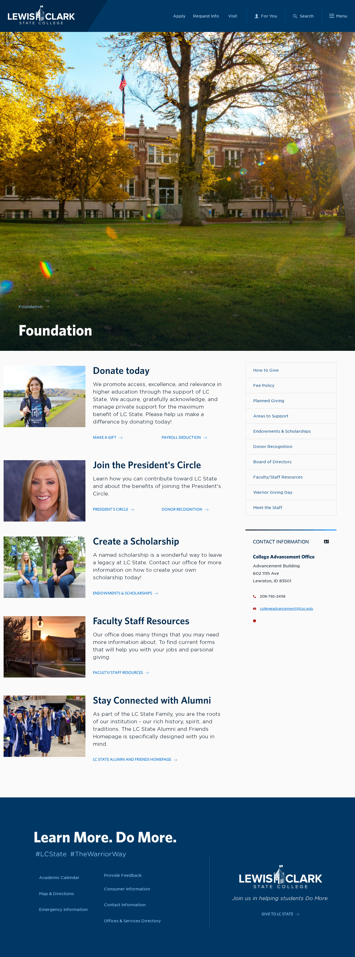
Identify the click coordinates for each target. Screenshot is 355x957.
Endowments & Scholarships (282, 431)
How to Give (266, 370)
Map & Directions (56, 893)
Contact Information (125, 904)
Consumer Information (127, 889)
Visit (232, 16)
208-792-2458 (272, 596)
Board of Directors (272, 461)
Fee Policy (264, 385)
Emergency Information (63, 909)
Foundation (30, 306)
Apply (179, 16)
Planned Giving (268, 400)
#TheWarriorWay (98, 854)
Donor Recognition (272, 446)
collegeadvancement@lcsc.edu (286, 609)
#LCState (51, 854)
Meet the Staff (267, 507)
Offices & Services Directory (132, 920)
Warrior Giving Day (273, 492)
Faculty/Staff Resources (278, 477)
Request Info (206, 16)
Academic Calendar (59, 877)
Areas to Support (270, 416)
